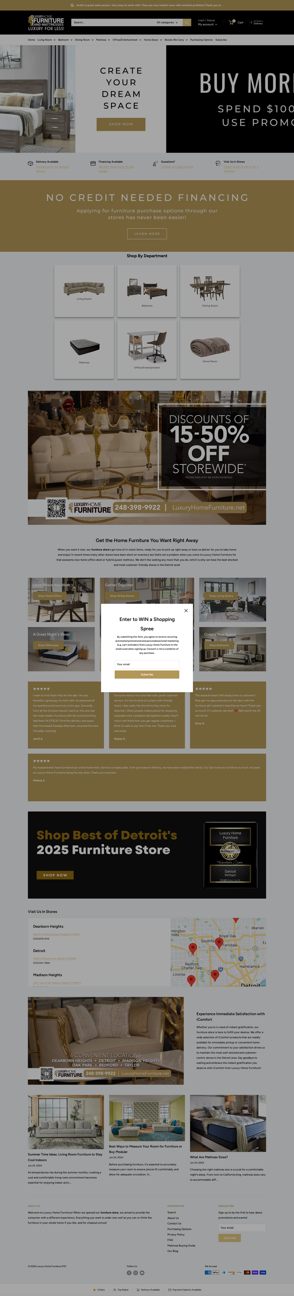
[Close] (186, 610)
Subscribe (147, 674)
